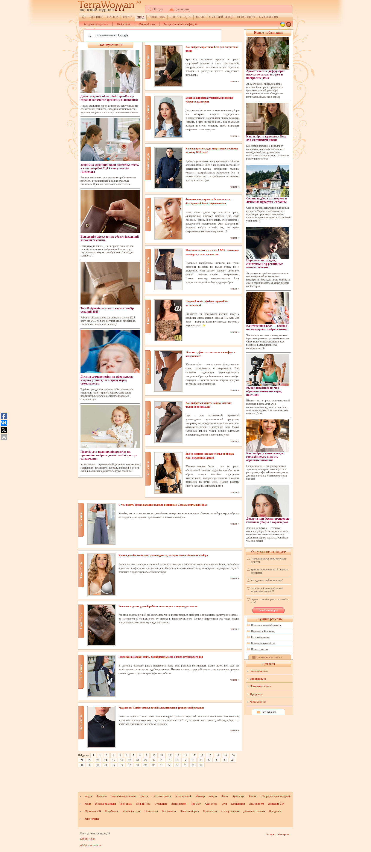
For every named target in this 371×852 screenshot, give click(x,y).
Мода (140, 17)
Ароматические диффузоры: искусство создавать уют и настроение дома (265, 74)
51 (161, 764)
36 (201, 760)
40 (232, 760)
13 (177, 755)
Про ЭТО (175, 17)
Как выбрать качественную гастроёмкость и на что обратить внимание (265, 457)
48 (137, 764)
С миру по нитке (230, 811)
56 (201, 764)
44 (105, 764)
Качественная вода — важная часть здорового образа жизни (266, 327)
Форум (158, 9)
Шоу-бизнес (111, 811)
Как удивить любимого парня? (267, 580)
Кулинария (182, 9)
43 (97, 764)
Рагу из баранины (260, 637)
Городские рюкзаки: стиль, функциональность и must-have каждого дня (161, 656)
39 (225, 760)
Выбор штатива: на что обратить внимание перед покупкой (263, 391)
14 (185, 755)
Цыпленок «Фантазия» (262, 631)
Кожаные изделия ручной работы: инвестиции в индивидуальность (158, 606)
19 (225, 755)
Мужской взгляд (221, 17)
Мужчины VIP (93, 811)
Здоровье (96, 17)
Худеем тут (238, 796)
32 (169, 760)
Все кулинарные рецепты (269, 657)
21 (82, 760)
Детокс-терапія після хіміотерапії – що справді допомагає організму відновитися (109, 98)
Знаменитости (256, 803)
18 (217, 755)
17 (209, 755)
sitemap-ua (283, 834)
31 (161, 760)
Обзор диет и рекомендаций (275, 796)
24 (105, 760)
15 (193, 755)
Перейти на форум (268, 610)
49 (145, 764)
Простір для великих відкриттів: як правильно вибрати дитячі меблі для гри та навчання (109, 455)
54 (185, 764)
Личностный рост (189, 811)
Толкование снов (259, 671)
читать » (234, 81)
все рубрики (269, 711)
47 (129, 764)
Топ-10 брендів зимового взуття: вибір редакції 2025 (107, 310)
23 (97, 760)
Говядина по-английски (263, 643)
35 (193, 760)
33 (177, 760)
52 (169, 764)
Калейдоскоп (238, 803)
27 (129, 760)
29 (145, 760)
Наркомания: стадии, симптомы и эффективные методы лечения (264, 264)
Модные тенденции (96, 24)
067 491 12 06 (87, 839)
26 (121, 760)
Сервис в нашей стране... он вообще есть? (270, 601)
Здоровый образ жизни (123, 796)
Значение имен (258, 678)
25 (113, 760)
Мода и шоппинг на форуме (181, 24)
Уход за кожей (183, 796)
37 (209, 760)
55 (193, 764)
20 (233, 755)
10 (154, 755)
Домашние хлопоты (260, 686)
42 (89, 764)
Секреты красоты (162, 796)
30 (153, 760)
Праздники (256, 694)
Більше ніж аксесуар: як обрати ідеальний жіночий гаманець (110, 238)
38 (217, 760)
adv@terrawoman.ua (90, 845)
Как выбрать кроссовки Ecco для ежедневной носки (266, 138)
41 (82, 764)
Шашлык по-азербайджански (266, 625)
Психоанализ (169, 811)
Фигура (127, 17)
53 (177, 764)
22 (89, 760)
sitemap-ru (270, 834)
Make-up (200, 796)
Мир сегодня (92, 818)
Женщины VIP (276, 803)
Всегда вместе (178, 803)
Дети (188, 17)
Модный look (147, 24)
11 (162, 755)
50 (153, 764)
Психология (246, 17)
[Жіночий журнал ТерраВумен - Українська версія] (282, 24)
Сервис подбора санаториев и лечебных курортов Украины (266, 200)
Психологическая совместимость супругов (268, 560)
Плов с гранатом (259, 649)
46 (121, 764)
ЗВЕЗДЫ (200, 17)
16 (201, 755)
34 (185, 760)
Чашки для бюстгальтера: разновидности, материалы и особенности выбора (163, 555)
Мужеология (268, 17)
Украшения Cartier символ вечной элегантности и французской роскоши (161, 707)
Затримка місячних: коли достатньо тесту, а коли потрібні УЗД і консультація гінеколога (110, 168)
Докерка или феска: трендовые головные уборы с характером (267, 520)
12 (170, 755)
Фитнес (252, 796)
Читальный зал (258, 701)
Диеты (224, 796)
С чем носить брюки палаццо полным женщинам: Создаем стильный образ (163, 504)
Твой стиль (123, 24)
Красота (112, 17)
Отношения (157, 17)
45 (113, 764)
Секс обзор (211, 803)
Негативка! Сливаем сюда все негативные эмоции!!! (267, 590)
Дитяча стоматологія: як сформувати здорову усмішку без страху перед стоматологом (107, 380)
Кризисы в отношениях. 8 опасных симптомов (269, 571)
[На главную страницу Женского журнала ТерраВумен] (84, 17)
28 (137, 760)
